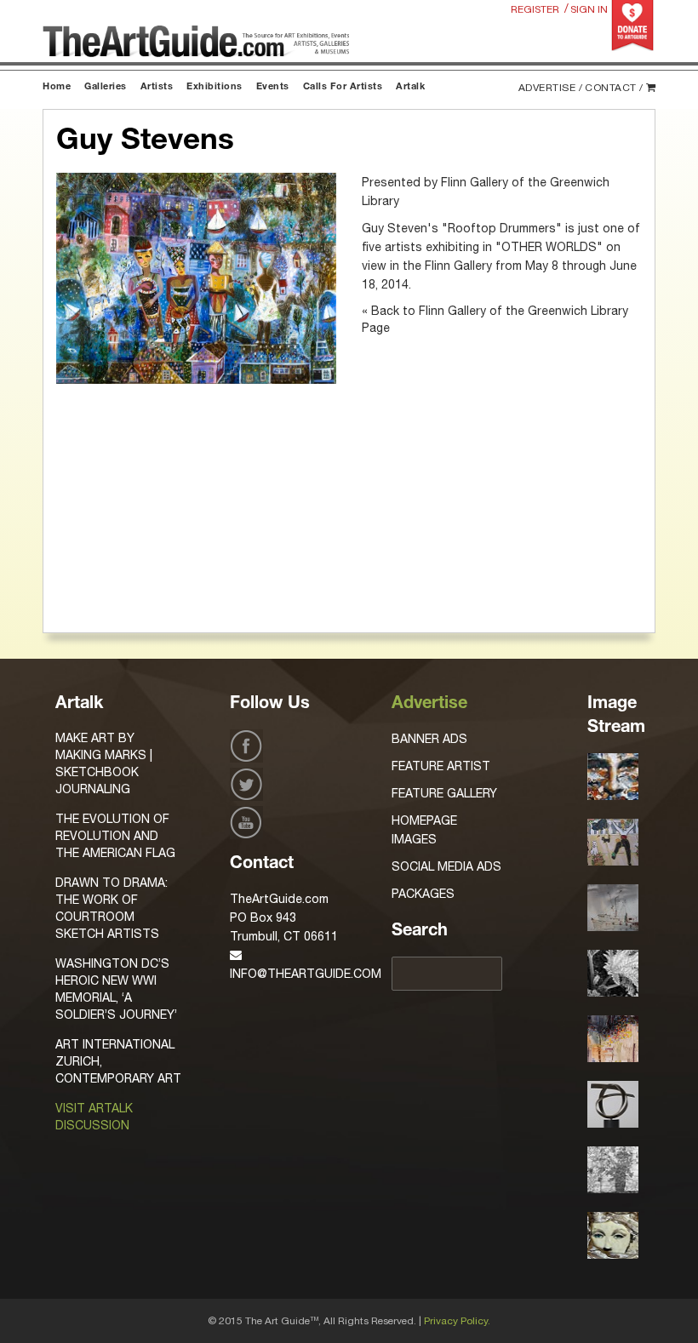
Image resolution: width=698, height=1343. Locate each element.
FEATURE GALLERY (444, 793)
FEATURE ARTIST (441, 766)
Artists (157, 87)
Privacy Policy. (457, 1321)
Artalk (410, 87)
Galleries (105, 87)
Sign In (589, 9)
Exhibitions (214, 87)
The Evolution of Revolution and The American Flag (115, 836)
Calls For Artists (343, 87)
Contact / (614, 88)
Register (535, 9)
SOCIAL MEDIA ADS (446, 866)
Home (57, 87)
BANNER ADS (429, 739)
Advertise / (550, 88)
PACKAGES (423, 893)
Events (272, 87)
